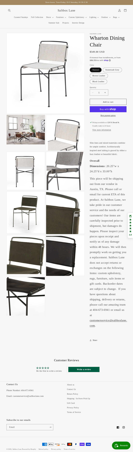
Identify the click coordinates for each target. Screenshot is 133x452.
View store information (101, 130)
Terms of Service (74, 412)
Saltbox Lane (17, 449)
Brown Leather (98, 76)
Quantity (93, 87)
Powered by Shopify (29, 449)
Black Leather (98, 82)
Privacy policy (56, 449)
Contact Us (71, 389)
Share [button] (95, 340)
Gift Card (71, 403)
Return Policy (72, 394)
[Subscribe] (50, 427)
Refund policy (43, 449)
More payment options (108, 115)
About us (70, 385)
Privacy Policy (73, 408)
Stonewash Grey (112, 70)
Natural (95, 70)
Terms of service (69, 449)
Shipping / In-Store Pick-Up (78, 399)
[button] (9, 10)
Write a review (84, 369)
